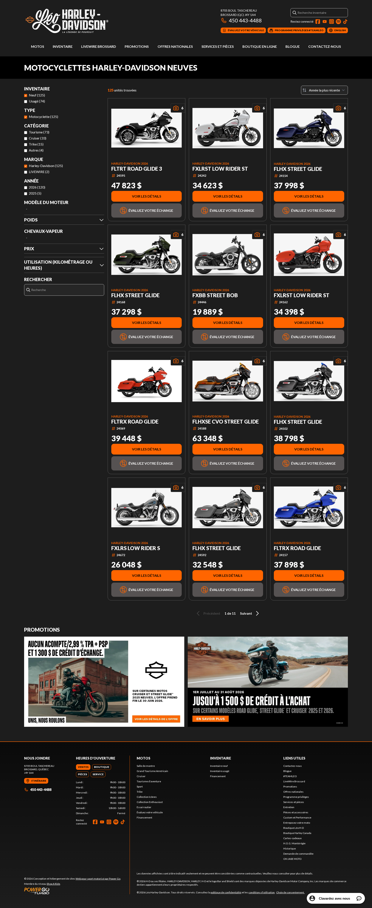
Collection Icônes (147, 796)
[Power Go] (72, 890)
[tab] (83, 767)
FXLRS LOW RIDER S (135, 548)
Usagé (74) (37, 101)
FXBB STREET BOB (215, 295)
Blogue (292, 46)
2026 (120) (37, 187)
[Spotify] (338, 21)
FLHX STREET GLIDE (298, 169)
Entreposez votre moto (296, 822)
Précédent (211, 613)
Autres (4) (36, 150)
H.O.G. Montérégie (294, 843)
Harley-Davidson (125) (46, 166)
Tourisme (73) (39, 132)
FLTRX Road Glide (134, 422)
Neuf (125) (37, 95)
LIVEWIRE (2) (39, 172)
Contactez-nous (324, 46)
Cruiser (141, 776)
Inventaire (63, 46)
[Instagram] (331, 21)
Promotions (137, 46)
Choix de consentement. (290, 892)
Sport (140, 786)
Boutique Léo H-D (293, 827)
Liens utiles (294, 758)
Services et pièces (218, 46)
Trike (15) (36, 144)
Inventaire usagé (219, 771)
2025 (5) (35, 193)
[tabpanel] (100, 798)
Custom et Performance (297, 817)
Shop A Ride (53, 883)
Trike (140, 791)
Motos (37, 46)
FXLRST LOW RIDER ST (220, 169)
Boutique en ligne (259, 46)
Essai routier (144, 807)
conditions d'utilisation (261, 892)
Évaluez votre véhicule (150, 812)
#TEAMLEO (290, 776)
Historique (289, 848)
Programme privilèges (296, 796)
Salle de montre (146, 765)
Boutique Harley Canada (297, 833)
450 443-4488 (245, 20)
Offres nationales (175, 46)
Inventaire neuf (219, 765)
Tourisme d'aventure (149, 781)
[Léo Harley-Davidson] (78, 20)
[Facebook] (317, 21)
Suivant (246, 613)
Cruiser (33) (37, 138)
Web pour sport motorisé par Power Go (98, 878)
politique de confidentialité (226, 892)
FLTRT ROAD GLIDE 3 (136, 169)
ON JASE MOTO (292, 858)
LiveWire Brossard (98, 46)
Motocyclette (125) (43, 116)
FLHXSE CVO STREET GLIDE (225, 422)
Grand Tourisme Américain (152, 771)
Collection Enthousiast (150, 802)
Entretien (288, 807)
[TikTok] (345, 21)
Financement (144, 817)
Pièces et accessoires (295, 812)
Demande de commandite (298, 853)
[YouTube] (324, 21)
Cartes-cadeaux (292, 838)
